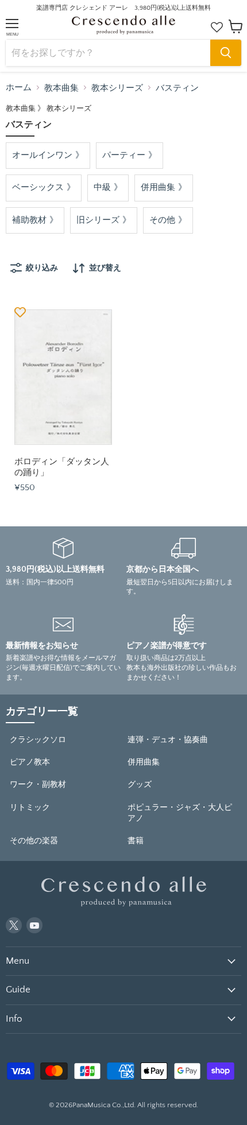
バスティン (177, 88)
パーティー (123, 155)
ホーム (19, 87)
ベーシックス (38, 187)
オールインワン (42, 155)
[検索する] (225, 53)
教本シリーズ (117, 88)
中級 (102, 187)
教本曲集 (61, 88)
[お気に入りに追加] (20, 311)
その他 (162, 220)
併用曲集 (158, 187)
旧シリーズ (97, 220)
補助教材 (29, 220)
